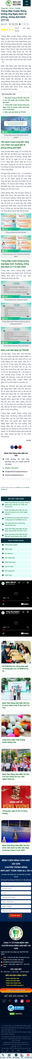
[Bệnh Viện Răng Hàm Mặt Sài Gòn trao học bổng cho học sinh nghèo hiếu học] (16, 760)
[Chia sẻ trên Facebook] (12, 447)
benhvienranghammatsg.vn (14, 475)
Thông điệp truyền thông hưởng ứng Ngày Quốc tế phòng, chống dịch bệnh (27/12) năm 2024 (16, 107)
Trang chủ (4, 8)
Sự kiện (17, 8)
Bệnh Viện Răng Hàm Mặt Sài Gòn (11, 1032)
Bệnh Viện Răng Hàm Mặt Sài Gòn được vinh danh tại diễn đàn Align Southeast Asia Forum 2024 (16, 847)
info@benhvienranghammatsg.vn (16, 471)
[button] (2, 3)
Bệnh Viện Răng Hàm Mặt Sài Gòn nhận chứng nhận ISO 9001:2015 (16, 530)
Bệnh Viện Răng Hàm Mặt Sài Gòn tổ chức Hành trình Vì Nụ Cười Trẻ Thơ (16, 705)
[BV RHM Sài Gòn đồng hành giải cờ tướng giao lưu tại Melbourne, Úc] (16, 652)
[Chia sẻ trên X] (16, 447)
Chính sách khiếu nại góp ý (14, 985)
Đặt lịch (27, 3)
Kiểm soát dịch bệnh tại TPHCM (14, 112)
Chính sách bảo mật (12, 978)
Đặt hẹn (9, 1057)
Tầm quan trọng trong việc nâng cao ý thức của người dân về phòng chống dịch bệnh (16, 100)
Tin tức (11, 8)
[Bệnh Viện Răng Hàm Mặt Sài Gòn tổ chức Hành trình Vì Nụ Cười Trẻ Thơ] (16, 689)
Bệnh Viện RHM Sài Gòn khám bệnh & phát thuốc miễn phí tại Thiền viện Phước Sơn (17, 504)
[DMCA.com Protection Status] (16, 1014)
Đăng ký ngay (15, 915)
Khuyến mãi (28, 1057)
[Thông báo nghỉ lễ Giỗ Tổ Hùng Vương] (16, 797)
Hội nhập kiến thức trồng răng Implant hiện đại (15, 524)
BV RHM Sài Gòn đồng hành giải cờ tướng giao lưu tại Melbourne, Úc (16, 519)
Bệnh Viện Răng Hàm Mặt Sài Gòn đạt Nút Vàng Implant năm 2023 (16, 535)
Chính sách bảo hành (13, 981)
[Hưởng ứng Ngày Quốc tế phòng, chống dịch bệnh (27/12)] (13, 3)
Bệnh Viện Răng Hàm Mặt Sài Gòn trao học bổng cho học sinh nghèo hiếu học (16, 512)
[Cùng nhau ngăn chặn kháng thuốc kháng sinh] (16, 725)
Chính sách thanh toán (13, 983)
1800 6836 (11, 468)
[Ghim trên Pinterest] (20, 447)
